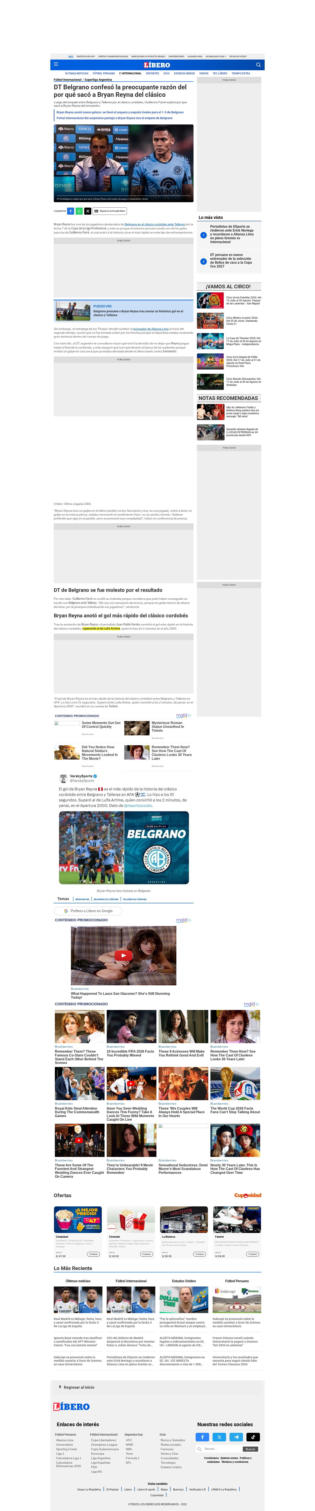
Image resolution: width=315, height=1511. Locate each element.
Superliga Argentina (98, 79)
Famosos (167, 1449)
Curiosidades (169, 1458)
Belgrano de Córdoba (106, 899)
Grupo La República (89, 1489)
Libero (128, 1489)
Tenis (129, 1453)
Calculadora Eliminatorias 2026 (68, 1464)
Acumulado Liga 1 (216, 56)
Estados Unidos (171, 1467)
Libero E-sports (146, 1489)
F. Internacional (130, 73)
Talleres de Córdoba (135, 899)
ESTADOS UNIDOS (184, 73)
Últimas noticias (76, 73)
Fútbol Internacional (67, 79)
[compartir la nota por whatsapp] (79, 211)
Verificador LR (197, 1489)
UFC (129, 1440)
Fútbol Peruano (104, 73)
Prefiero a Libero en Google (92, 911)
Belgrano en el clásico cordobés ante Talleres (155, 224)
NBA (129, 1449)
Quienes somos (229, 1458)
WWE (129, 1444)
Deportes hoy (134, 1434)
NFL (129, 1462)
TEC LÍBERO (220, 73)
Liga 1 (60, 1453)
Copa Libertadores (103, 1440)
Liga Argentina (101, 1458)
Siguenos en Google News (112, 211)
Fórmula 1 (133, 1458)
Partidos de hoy (86, 56)
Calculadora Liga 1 (68, 1458)
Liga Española (100, 1462)
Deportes (152, 73)
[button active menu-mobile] (56, 64)
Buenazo (178, 1489)
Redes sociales (171, 1444)
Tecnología (168, 1462)
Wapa (164, 1489)
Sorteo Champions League (113, 56)
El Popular (112, 1489)
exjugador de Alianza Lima (151, 329)
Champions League (104, 1444)
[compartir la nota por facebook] (70, 211)
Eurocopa (97, 1453)
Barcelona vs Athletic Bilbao (148, 56)
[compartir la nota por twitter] (88, 211)
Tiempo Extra (241, 73)
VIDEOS (203, 73)
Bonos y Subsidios (173, 1440)
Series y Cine (169, 1453)
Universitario (176, 56)
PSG (94, 1467)
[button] (258, 64)
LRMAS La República (224, 1489)
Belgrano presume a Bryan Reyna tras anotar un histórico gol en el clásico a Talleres (138, 313)
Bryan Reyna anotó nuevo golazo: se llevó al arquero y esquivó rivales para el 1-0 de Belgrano (120, 112)
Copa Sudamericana (105, 1449)
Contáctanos (211, 1458)
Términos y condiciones (234, 1461)
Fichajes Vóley (238, 56)
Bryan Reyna (82, 899)
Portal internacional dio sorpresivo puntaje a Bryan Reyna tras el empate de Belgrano (114, 118)
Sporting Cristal (66, 1449)
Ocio (167, 73)
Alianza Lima (195, 56)
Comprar (93, 1254)
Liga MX (96, 1471)
